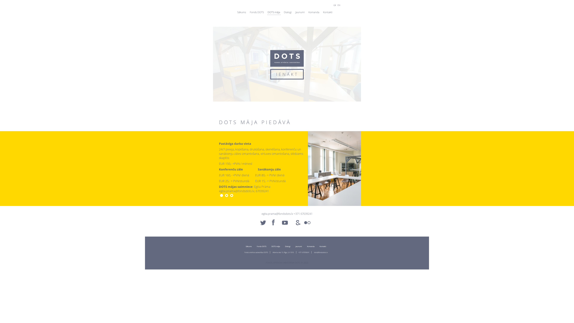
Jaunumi (300, 12)
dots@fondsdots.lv (321, 252)
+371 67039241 (303, 252)
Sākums (241, 12)
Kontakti (327, 12)
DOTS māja (274, 12)
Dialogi (288, 12)
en (339, 5)
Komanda (313, 12)
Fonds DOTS (257, 12)
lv (335, 5)
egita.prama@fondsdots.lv (277, 213)
